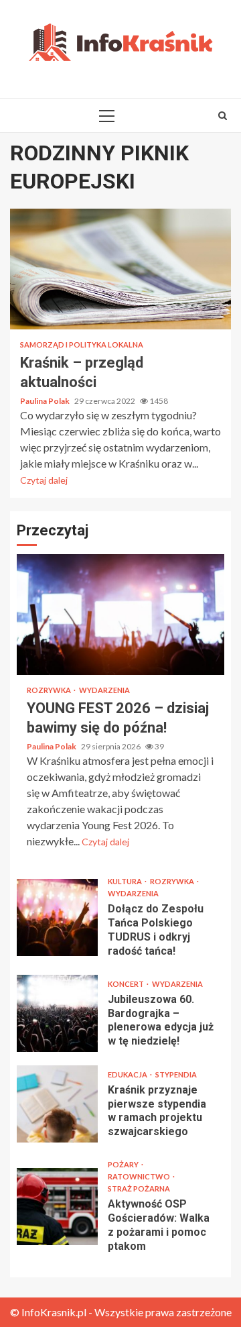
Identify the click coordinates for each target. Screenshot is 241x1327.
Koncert (126, 984)
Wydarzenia (104, 690)
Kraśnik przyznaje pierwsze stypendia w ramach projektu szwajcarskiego (57, 1104)
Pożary (124, 1164)
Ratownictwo (139, 1176)
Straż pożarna (139, 1188)
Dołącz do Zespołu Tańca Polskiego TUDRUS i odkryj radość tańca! (57, 917)
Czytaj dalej (44, 480)
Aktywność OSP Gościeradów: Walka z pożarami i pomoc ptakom (57, 1206)
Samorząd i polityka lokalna (81, 344)
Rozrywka (49, 690)
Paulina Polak (45, 401)
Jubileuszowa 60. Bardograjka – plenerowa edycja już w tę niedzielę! (57, 1013)
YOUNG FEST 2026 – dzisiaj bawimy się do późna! (120, 614)
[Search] (222, 115)
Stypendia (176, 1074)
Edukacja (128, 1074)
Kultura (125, 881)
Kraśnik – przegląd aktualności (120, 269)
